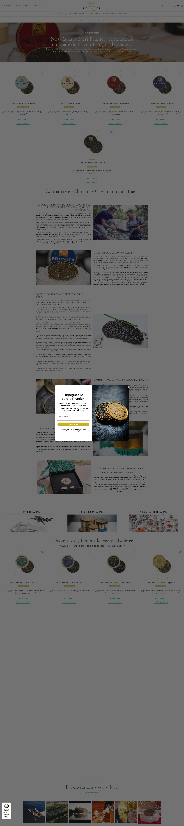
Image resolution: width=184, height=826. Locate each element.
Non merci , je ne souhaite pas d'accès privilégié (73, 430)
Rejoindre (73, 424)
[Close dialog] (127, 387)
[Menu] (10, 804)
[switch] (6, 817)
